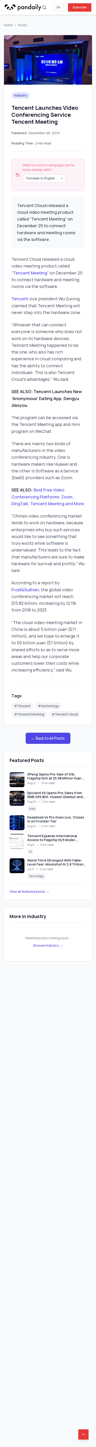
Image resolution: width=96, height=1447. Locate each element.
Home (8, 25)
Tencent (20, 298)
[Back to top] (83, 1434)
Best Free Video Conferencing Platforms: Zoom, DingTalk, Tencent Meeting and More (47, 496)
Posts (22, 25)
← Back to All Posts (48, 738)
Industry (20, 95)
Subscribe (80, 7)
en (58, 7)
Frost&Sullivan (25, 589)
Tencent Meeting (30, 273)
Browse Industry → (48, 945)
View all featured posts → (29, 891)
